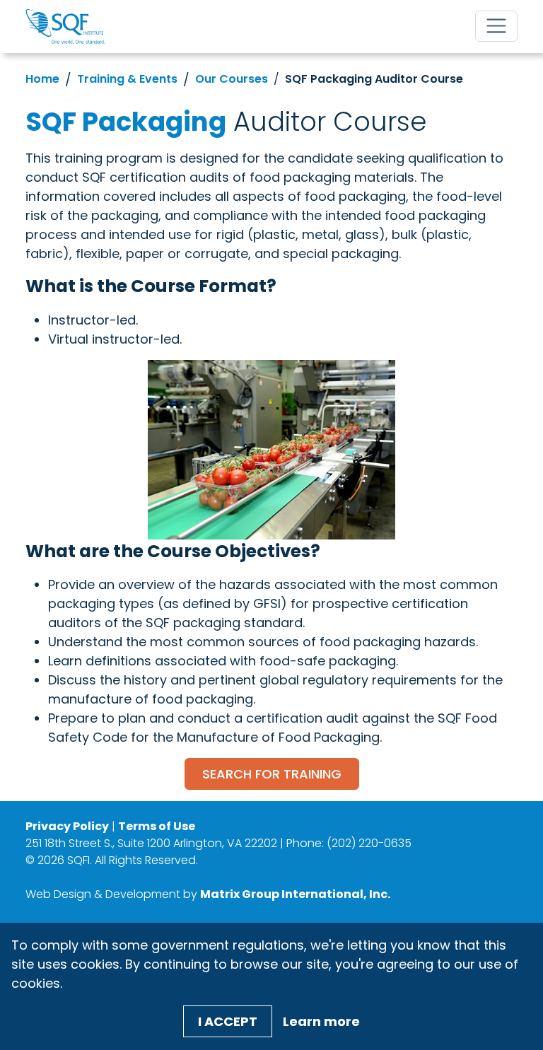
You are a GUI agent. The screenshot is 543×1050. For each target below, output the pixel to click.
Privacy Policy (67, 826)
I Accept (227, 1021)
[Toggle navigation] (496, 26)
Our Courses (231, 79)
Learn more (321, 1021)
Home (42, 79)
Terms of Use (156, 826)
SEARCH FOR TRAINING (271, 774)
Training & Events (127, 79)
